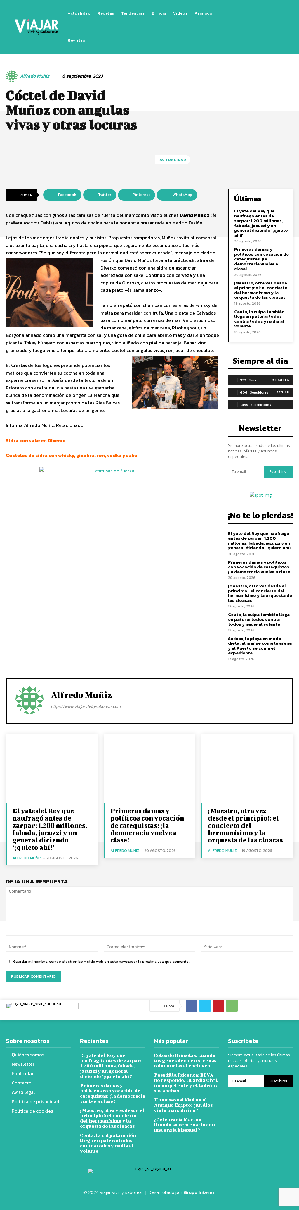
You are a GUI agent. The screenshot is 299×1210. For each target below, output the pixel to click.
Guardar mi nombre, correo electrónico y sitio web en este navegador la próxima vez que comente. (101, 961)
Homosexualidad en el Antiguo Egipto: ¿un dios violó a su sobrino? (183, 1105)
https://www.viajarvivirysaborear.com (86, 706)
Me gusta (280, 379)
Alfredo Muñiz (34, 76)
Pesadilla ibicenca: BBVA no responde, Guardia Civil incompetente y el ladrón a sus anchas (186, 1082)
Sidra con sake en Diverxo (36, 440)
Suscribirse (279, 471)
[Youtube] (265, 27)
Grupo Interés (200, 1192)
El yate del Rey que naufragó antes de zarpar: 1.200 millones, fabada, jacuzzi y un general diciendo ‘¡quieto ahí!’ (261, 222)
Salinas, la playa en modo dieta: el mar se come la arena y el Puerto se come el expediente (260, 645)
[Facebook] (239, 27)
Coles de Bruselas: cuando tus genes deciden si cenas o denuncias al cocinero (185, 1060)
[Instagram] (248, 27)
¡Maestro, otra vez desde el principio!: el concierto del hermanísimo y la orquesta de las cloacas (261, 290)
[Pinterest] (218, 1006)
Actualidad (172, 159)
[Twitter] (256, 27)
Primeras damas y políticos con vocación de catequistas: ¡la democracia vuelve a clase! (261, 259)
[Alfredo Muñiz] (12, 76)
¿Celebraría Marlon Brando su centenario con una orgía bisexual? (184, 1124)
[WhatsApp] (232, 1006)
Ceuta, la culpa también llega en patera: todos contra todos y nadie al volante (259, 318)
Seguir (282, 392)
